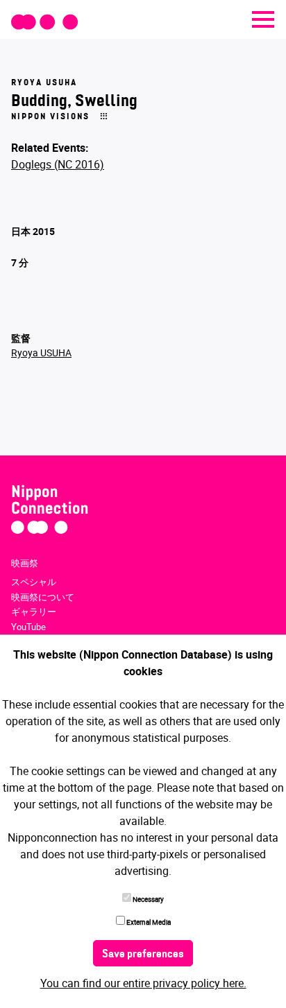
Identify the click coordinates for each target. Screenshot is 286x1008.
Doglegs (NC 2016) (57, 164)
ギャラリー (33, 611)
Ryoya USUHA (41, 352)
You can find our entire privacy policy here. (143, 983)
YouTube (28, 626)
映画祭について (42, 597)
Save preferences (143, 954)
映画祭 (24, 563)
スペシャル (33, 581)
